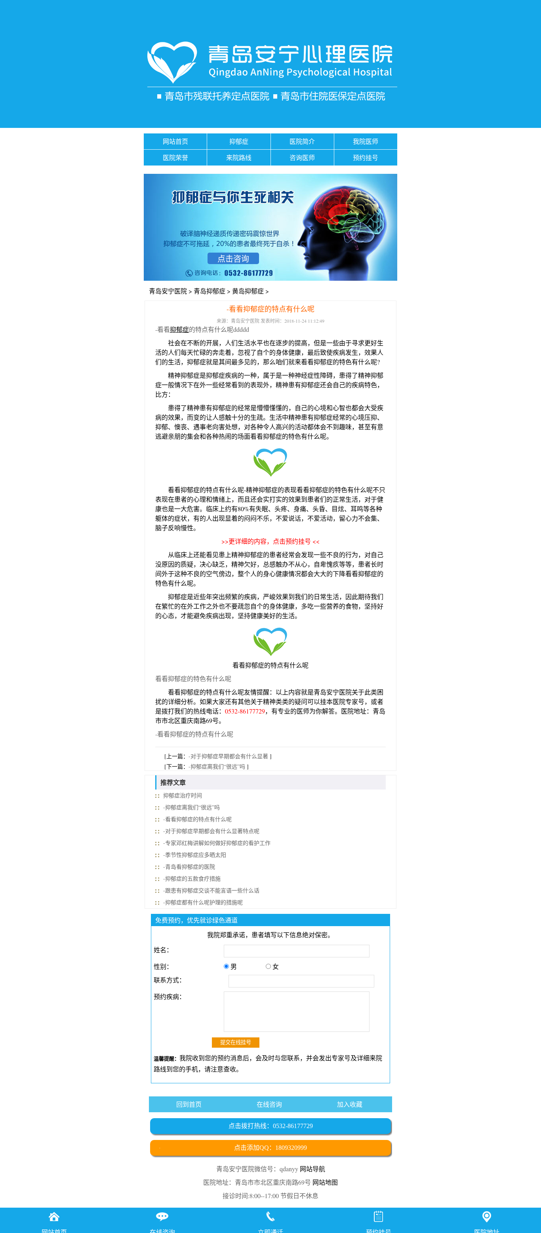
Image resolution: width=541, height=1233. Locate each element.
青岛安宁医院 (168, 291)
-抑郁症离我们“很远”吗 (217, 766)
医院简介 (302, 141)
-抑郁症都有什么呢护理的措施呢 (203, 902)
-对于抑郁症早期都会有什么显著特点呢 (211, 831)
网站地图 (325, 1182)
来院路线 (238, 157)
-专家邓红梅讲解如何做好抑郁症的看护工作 (216, 843)
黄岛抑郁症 (248, 291)
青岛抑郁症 (209, 291)
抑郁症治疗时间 (182, 795)
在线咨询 (269, 1104)
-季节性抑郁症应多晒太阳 (194, 854)
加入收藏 (349, 1104)
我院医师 (365, 141)
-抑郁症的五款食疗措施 (192, 878)
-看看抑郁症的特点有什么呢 (197, 819)
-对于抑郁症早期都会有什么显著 (228, 756)
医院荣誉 (175, 157)
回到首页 (189, 1104)
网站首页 (175, 141)
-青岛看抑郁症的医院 (189, 866)
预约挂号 (365, 157)
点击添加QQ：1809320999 (270, 1147)
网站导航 (312, 1168)
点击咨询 (233, 258)
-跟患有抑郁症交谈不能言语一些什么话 (211, 890)
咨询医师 (302, 157)
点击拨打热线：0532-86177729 (271, 1126)
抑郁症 (238, 141)
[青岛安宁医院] (270, 73)
